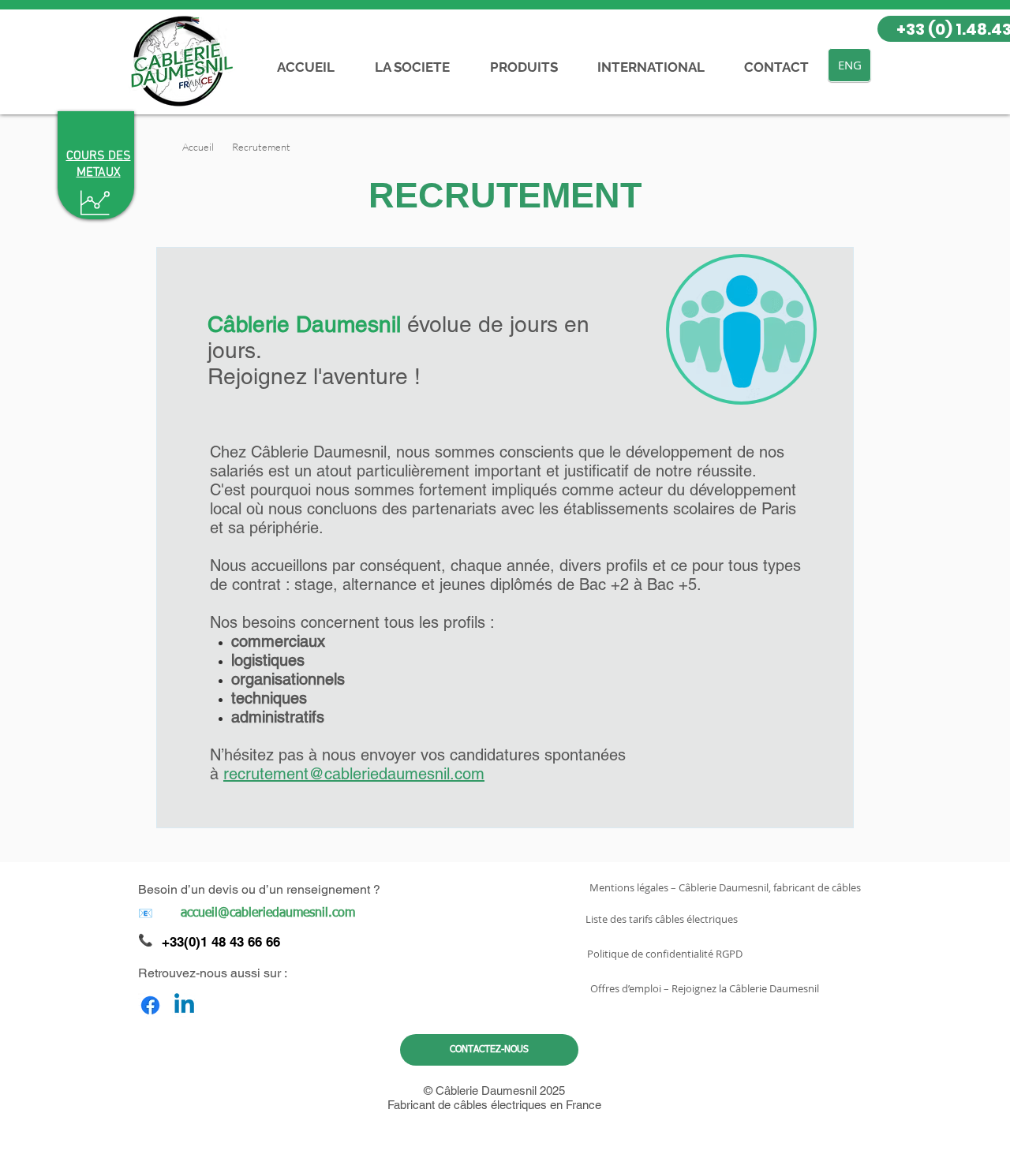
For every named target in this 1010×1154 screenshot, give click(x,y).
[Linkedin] (184, 1005)
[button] (261, 146)
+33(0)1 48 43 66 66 (221, 942)
